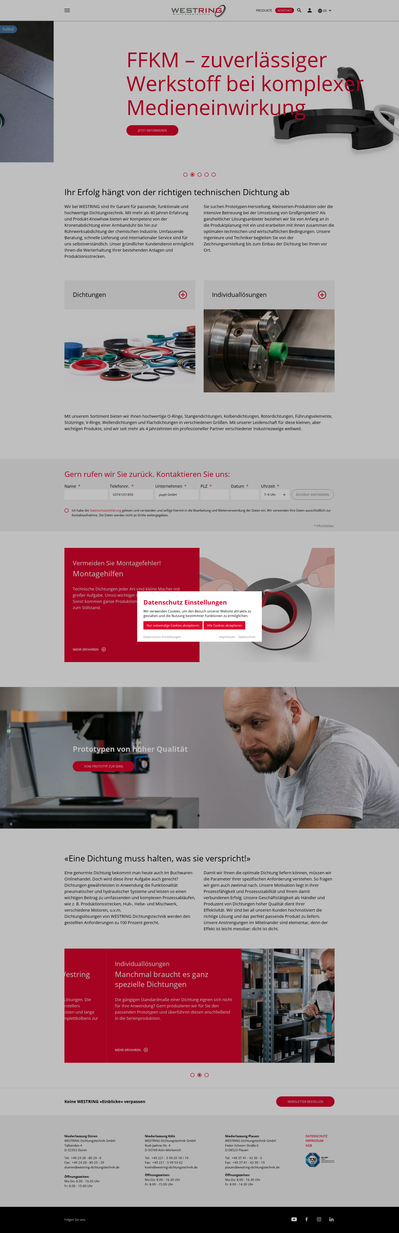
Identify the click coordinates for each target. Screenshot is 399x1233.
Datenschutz (247, 637)
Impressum (227, 637)
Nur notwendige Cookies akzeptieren (173, 625)
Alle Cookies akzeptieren (224, 625)
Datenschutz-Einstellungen (162, 636)
